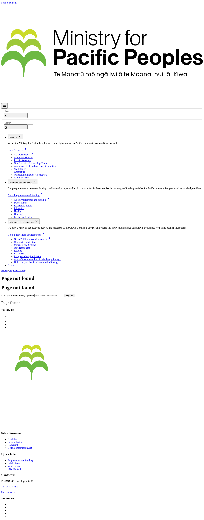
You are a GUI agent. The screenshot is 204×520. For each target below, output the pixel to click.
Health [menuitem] (17, 211)
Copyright (13, 445)
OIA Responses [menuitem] (22, 247)
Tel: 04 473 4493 (9, 486)
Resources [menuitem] (19, 253)
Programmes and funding (20, 460)
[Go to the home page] (102, 390)
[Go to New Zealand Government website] (102, 427)
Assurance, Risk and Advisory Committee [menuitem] (35, 166)
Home (4, 270)
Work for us (14, 466)
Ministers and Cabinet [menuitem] (25, 245)
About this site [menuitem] (21, 177)
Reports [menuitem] (18, 250)
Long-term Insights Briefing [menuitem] (28, 256)
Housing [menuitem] (18, 214)
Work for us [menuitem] (20, 169)
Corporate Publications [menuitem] (25, 242)
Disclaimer (13, 439)
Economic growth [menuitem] (23, 205)
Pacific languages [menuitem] (23, 217)
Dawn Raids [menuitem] (20, 202)
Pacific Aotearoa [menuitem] (22, 160)
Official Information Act (20, 447)
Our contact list (9, 492)
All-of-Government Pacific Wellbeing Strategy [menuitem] (37, 259)
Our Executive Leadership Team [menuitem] (30, 163)
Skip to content (8, 2)
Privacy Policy (15, 442)
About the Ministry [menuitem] (23, 157)
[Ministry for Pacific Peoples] (102, 101)
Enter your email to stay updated (17, 295)
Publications (14, 463)
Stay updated (14, 468)
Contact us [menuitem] (19, 171)
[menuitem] (15, 136)
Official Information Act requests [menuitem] (30, 174)
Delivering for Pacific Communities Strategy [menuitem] (36, 262)
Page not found (17, 270)
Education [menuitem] (19, 208)
